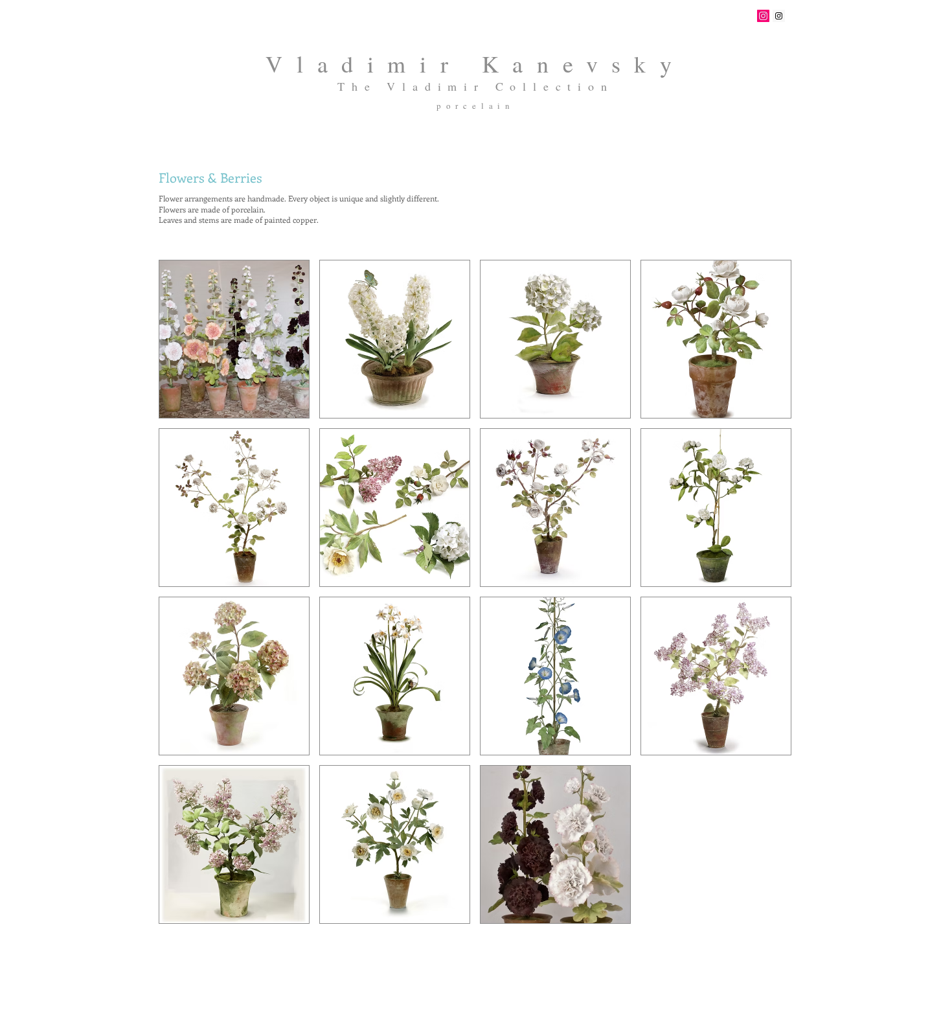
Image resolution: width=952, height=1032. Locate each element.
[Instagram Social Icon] (763, 16)
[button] (234, 339)
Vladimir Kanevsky (475, 63)
